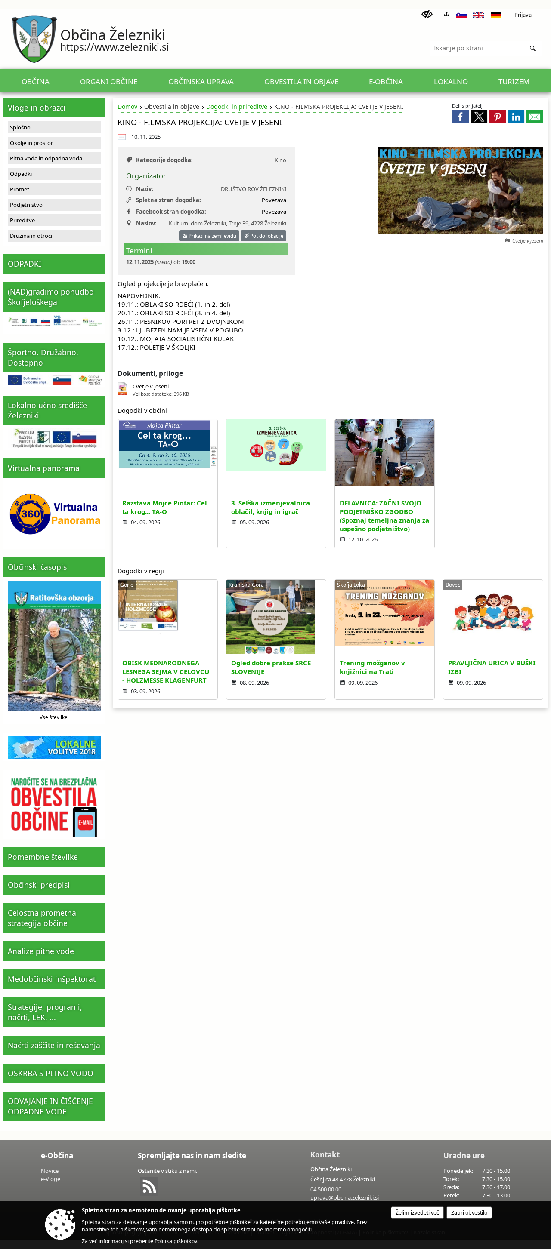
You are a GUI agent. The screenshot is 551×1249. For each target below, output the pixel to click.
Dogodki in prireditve (236, 106)
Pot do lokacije (266, 236)
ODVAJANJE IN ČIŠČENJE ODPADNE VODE (50, 1106)
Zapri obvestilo (469, 1212)
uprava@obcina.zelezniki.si (344, 1197)
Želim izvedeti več (417, 1212)
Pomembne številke (43, 857)
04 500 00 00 (325, 1189)
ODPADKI (24, 263)
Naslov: (146, 223)
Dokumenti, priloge (150, 373)
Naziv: (144, 189)
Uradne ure (464, 1155)
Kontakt (325, 1155)
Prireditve (22, 220)
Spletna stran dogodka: (168, 200)
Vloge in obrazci (36, 107)
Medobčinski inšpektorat (52, 979)
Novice (50, 1171)
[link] (460, 116)
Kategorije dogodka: (164, 160)
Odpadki (21, 174)
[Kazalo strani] (446, 14)
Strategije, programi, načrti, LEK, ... (45, 1012)
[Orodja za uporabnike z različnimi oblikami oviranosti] (427, 14)
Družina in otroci (31, 236)
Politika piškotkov (176, 1241)
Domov (127, 106)
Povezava (274, 200)
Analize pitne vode (41, 951)
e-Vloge (50, 1179)
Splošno (20, 127)
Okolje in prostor (31, 143)
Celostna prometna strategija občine (42, 918)
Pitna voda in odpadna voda (46, 158)
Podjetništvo (26, 205)
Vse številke (54, 717)
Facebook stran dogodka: (171, 211)
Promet (19, 189)
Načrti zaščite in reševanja (54, 1045)
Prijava (523, 14)
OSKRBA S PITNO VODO (50, 1073)
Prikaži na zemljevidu (211, 236)
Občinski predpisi (39, 885)
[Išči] (532, 48)
